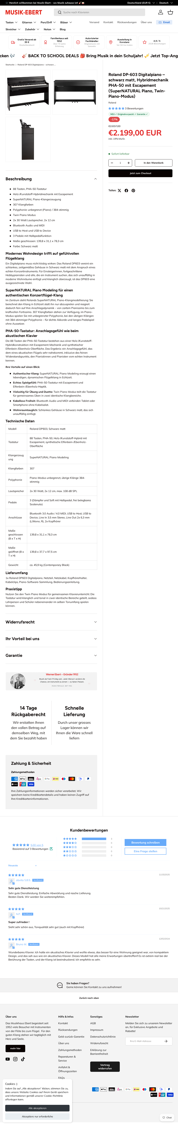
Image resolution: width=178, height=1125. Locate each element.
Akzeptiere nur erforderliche (37, 1116)
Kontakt (108, 22)
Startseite (10, 64)
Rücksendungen (127, 22)
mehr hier (15, 1048)
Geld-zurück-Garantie (71, 1036)
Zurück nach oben (89, 998)
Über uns (146, 22)
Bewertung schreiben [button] (145, 842)
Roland (112, 102)
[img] (16, 875)
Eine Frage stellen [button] (145, 851)
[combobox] (99, 12)
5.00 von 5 (37, 845)
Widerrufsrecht (99, 1043)
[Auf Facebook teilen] (126, 190)
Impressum (96, 1029)
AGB (93, 1023)
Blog (63, 29)
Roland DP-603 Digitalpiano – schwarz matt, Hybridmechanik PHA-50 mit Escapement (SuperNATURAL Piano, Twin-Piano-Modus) (37, 64)
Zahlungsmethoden (70, 1050)
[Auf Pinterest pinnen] (133, 190)
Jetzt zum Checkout (140, 173)
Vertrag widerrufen (105, 1066)
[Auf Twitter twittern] (119, 190)
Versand (94, 22)
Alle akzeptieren (37, 1108)
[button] (170, 12)
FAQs (61, 1077)
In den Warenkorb (153, 162)
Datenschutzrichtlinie (103, 1036)
